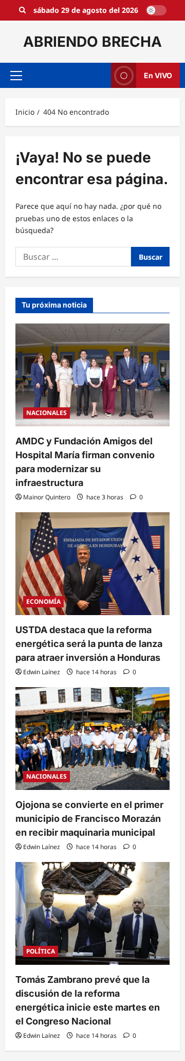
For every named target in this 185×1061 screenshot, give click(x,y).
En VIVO (158, 75)
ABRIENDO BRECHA (92, 41)
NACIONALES (46, 412)
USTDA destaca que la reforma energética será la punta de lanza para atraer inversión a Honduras (88, 643)
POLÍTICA (40, 951)
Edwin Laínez (41, 672)
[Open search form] (22, 10)
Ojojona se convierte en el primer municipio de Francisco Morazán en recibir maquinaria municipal (89, 818)
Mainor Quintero (46, 497)
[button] (16, 75)
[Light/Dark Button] (156, 10)
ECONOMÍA (43, 601)
